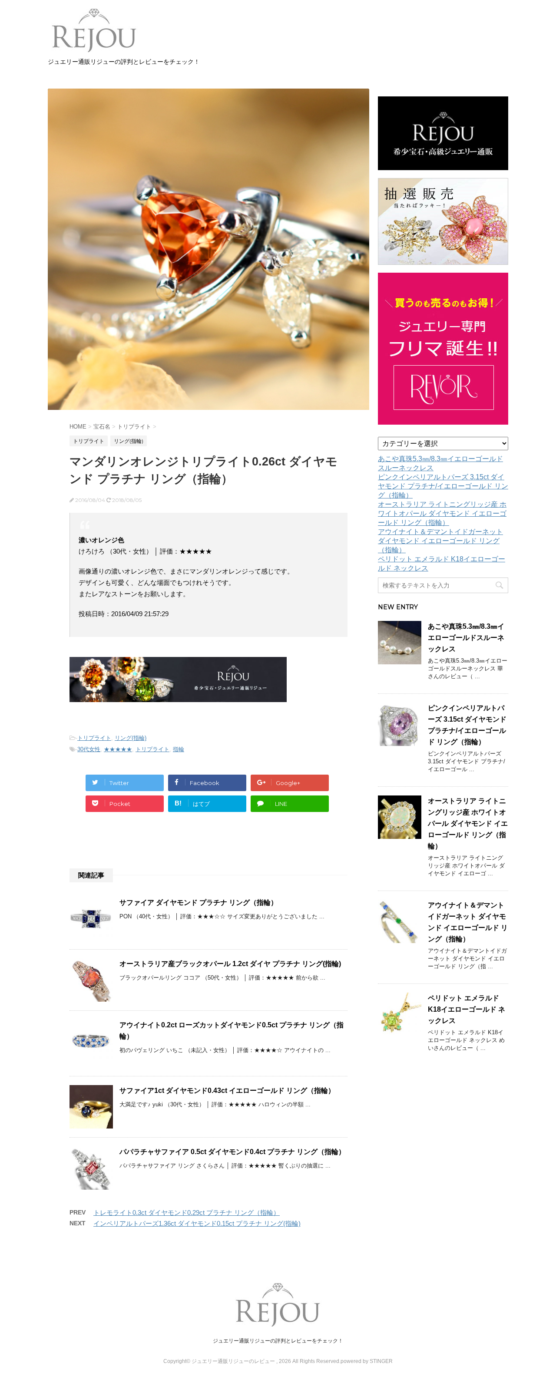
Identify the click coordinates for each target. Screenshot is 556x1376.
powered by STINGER (367, 1361)
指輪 (178, 749)
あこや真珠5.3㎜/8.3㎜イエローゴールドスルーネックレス (466, 638)
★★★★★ (118, 749)
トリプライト (94, 738)
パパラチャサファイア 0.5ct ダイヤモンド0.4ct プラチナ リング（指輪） (232, 1151)
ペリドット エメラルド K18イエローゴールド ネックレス (466, 1009)
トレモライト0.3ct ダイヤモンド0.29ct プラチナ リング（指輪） (186, 1212)
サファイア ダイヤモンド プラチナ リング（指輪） (198, 902)
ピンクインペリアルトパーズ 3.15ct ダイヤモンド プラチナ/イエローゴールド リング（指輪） (443, 486)
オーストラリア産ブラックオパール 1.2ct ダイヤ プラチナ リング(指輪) (230, 963)
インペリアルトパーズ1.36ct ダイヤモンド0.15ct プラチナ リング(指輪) (197, 1223)
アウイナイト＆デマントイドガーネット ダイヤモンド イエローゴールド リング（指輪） (440, 541)
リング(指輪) (130, 738)
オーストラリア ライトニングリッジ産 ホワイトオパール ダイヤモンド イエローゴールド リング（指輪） (442, 513)
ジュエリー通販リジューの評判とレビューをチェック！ (278, 1341)
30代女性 (88, 749)
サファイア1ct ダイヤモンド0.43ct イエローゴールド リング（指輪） (227, 1090)
